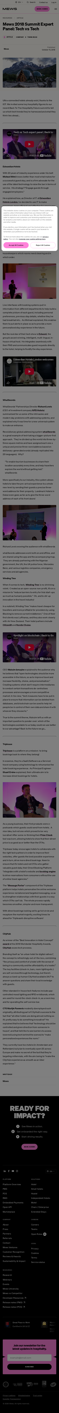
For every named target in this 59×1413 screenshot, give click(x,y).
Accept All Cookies (16, 245)
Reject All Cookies (43, 245)
